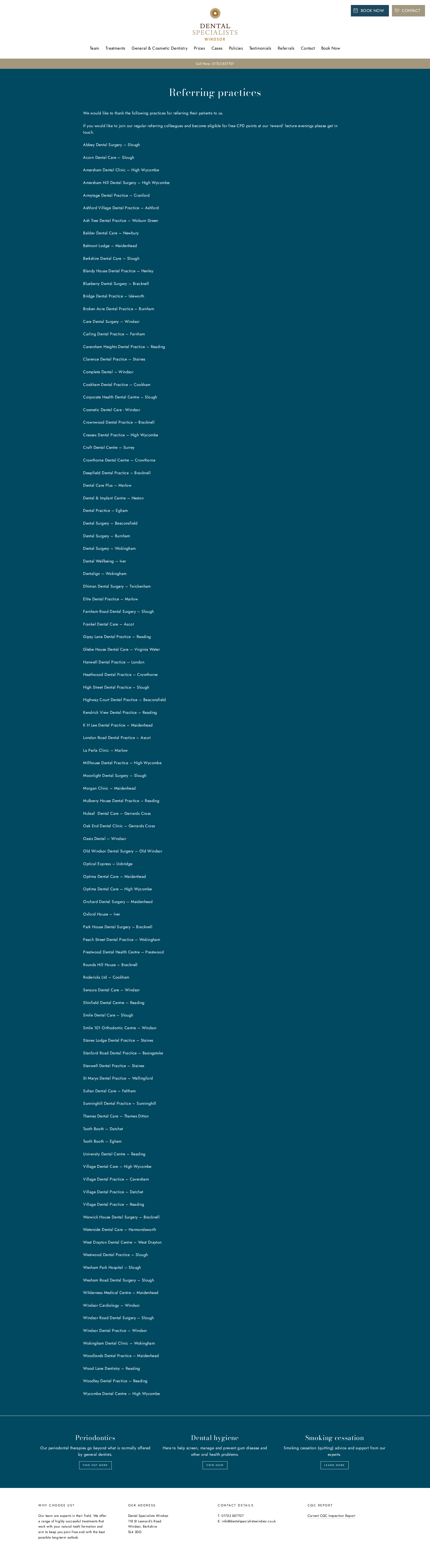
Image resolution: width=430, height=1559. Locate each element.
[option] (215, 64)
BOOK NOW (372, 10)
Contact (308, 48)
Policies (236, 48)
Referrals (286, 48)
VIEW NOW (215, 1465)
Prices (199, 48)
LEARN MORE (334, 1465)
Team (94, 48)
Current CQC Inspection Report (331, 1515)
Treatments (115, 48)
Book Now (330, 48)
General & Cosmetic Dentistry (159, 48)
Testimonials (260, 48)
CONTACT (411, 10)
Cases (217, 48)
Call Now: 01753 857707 (215, 63)
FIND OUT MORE (95, 1465)
